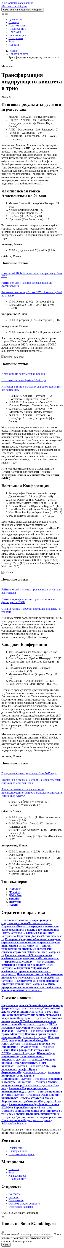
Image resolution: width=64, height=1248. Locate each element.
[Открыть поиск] (2, 14)
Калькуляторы (17, 35)
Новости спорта (18, 53)
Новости (14, 44)
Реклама (13, 1197)
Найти (6, 1244)
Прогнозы (15, 31)
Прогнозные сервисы (21, 1154)
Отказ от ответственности (24, 1203)
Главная (13, 50)
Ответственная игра (21, 1206)
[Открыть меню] (6, 14)
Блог (11, 41)
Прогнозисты (17, 25)
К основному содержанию (17, 2)
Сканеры (14, 22)
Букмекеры (15, 19)
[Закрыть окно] (2, 1216)
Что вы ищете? (10, 1234)
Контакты (14, 1193)
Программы (16, 38)
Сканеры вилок (18, 1150)
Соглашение (16, 1200)
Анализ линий (17, 28)
